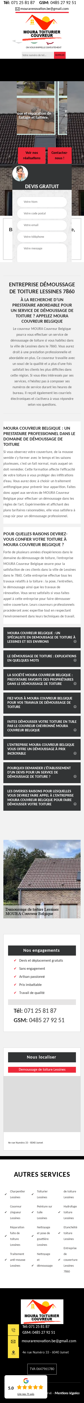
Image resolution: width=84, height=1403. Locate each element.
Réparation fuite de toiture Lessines (17, 1236)
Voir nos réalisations (31, 155)
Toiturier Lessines (42, 1194)
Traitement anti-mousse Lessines (17, 1260)
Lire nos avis (25, 1394)
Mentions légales (67, 1393)
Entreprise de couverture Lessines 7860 (71, 1260)
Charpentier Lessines (17, 1194)
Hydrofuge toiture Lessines (70, 1212)
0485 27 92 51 (57, 3)
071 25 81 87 (19, 3)
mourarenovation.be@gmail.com (44, 9)
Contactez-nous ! (60, 155)
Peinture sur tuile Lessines (44, 1212)
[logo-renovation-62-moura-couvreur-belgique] (42, 1311)
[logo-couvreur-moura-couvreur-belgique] (42, 27)
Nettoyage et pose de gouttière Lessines (43, 1236)
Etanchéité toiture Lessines (70, 1233)
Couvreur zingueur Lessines (16, 1212)
